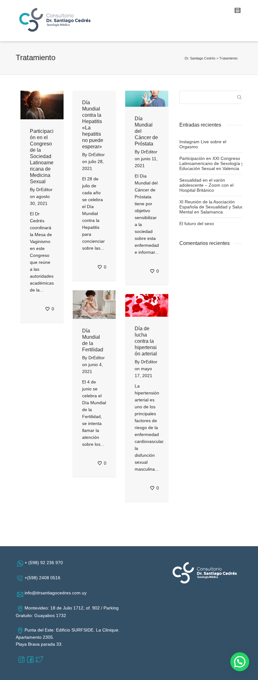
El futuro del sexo (196, 223)
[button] (239, 661)
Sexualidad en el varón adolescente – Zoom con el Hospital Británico (206, 185)
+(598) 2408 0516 (44, 577)
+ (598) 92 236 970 (45, 562)
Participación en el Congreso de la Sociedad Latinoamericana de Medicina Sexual (41, 156)
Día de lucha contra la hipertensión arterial (146, 341)
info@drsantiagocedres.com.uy (57, 592)
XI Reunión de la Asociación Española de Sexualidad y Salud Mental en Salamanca (211, 206)
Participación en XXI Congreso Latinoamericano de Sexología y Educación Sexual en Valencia (211, 163)
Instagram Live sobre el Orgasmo (202, 144)
